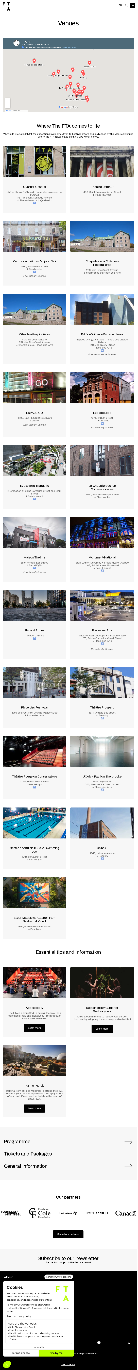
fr (120, 5)
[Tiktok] (129, 1342)
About (8, 1277)
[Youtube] (99, 1342)
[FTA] (6, 6)
